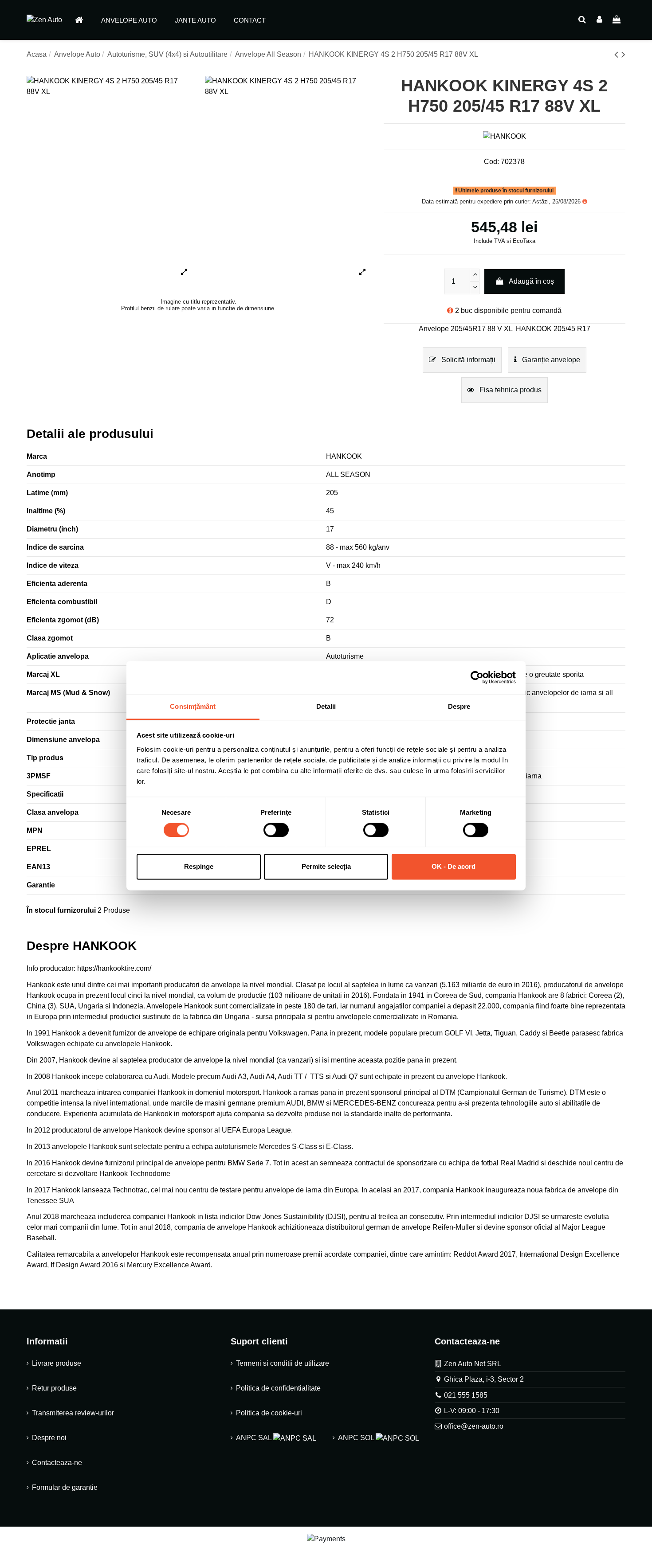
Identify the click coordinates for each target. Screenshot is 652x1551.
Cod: (491, 161)
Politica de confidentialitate (278, 1388)
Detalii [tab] (326, 706)
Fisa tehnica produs (510, 390)
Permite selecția (326, 867)
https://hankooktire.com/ (114, 968)
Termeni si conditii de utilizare (282, 1363)
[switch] (276, 830)
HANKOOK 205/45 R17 (553, 328)
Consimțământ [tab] (193, 706)
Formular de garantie (65, 1487)
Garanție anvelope (550, 359)
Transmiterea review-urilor (73, 1413)
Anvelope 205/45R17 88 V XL (466, 328)
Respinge (198, 867)
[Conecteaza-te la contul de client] (599, 20)
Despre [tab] (459, 706)
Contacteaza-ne (57, 1462)
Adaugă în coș (531, 281)
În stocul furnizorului (61, 910)
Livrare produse (56, 1363)
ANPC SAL (254, 1438)
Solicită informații (467, 359)
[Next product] (623, 54)
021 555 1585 (465, 1395)
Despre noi (49, 1438)
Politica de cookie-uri (269, 1413)
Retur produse (54, 1388)
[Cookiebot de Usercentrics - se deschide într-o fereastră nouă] (477, 677)
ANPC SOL (357, 1438)
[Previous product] (617, 54)
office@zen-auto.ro (473, 1426)
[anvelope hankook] (56, 995)
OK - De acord (453, 867)
